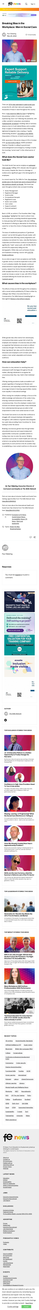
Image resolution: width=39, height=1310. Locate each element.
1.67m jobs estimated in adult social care (22, 104)
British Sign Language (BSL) (24, 1049)
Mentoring (9, 1091)
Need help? (6, 1266)
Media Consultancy (9, 1231)
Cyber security (21, 1063)
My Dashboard (7, 1259)
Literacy (22, 1083)
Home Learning (10, 1075)
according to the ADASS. (25, 134)
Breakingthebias (15, 529)
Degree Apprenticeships (13, 1067)
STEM (14, 1107)
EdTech (5, 1180)
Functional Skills (11, 1071)
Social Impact (7, 1187)
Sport (7, 1107)
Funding (21, 1071)
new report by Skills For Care (16, 114)
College (8, 1053)
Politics (8, 1099)
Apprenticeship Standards (24, 1041)
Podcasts (6, 1242)
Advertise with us (8, 1165)
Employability (7, 1182)
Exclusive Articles (8, 1210)
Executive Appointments (10, 1197)
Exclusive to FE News (19, 515)
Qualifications (17, 1099)
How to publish (7, 1254)
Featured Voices (8, 1212)
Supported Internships (26, 1107)
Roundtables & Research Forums (13, 1285)
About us (6, 1157)
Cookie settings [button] (12, 1307)
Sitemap (5, 1168)
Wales (28, 1116)
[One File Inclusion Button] (19, 666)
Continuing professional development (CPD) (18, 1058)
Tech (26, 1112)
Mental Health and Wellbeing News (17, 1087)
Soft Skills (25, 1103)
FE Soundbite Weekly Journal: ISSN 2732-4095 (17, 1214)
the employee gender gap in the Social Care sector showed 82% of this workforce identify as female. (19, 181)
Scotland (27, 1099)
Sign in (33, 4)
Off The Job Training (17, 1095)
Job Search (6, 1200)
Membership (7, 1265)
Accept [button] (26, 1307)
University (20, 1116)
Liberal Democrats (27, 1079)
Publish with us (7, 1163)
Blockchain (9, 1049)
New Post (6, 1257)
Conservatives (17, 1053)
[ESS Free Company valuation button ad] (19, 645)
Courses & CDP (8, 1280)
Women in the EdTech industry (20, 299)
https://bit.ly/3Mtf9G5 (9, 501)
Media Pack (6, 1225)
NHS (7, 1095)
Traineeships (10, 1116)
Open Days (6, 1283)
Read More (29, 1303)
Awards (5, 1276)
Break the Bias (15, 527)
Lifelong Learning (11, 1083)
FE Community (7, 1161)
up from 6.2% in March (13, 143)
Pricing (5, 1223)
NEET (16, 1091)
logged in (18, 575)
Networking (6, 1282)
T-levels (19, 1112)
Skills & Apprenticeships (10, 1185)
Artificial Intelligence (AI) (13, 1045)
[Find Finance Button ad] (19, 623)
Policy (29, 1095)
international (22, 1075)
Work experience (11, 1120)
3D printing (9, 1041)
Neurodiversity (26, 1091)
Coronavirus (9, 1063)
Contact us (6, 1159)
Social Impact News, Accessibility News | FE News (19, 519)
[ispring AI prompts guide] (19, 601)
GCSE (28, 1071)
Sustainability (10, 1112)
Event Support (7, 1232)
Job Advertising (8, 1229)
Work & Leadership (9, 1183)
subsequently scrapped (10, 124)
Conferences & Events (10, 1278)
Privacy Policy (7, 1167)
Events (5, 1261)
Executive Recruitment (10, 1199)
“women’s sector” (7, 279)
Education (6, 1178)
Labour (16, 1079)
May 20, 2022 (12, 36)
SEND (7, 1103)
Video (5, 1244)
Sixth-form (15, 1103)
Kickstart (8, 1079)
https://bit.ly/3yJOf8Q (13, 510)
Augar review (28, 1045)
